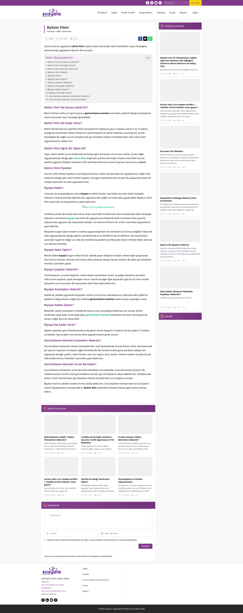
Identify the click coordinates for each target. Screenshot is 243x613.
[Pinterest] (160, 3)
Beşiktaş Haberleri (48, 594)
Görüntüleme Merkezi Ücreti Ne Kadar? (68, 99)
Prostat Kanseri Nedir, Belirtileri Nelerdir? (130, 438)
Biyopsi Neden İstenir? (58, 89)
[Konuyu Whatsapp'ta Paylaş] (150, 39)
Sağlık (58, 31)
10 (186, 260)
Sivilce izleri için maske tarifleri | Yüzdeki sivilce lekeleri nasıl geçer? (61, 482)
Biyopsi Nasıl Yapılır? (57, 79)
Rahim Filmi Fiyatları (58, 72)
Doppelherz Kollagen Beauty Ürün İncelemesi (178, 199)
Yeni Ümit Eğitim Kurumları (52, 584)
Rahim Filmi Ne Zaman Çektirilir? (63, 62)
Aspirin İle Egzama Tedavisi (174, 244)
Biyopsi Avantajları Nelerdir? (61, 86)
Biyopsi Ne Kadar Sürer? (60, 92)
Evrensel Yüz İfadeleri (171, 151)
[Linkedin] (151, 3)
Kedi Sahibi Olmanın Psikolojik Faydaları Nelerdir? (176, 293)
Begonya (45, 581)
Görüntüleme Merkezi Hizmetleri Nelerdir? (69, 96)
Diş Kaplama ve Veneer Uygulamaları (130, 480)
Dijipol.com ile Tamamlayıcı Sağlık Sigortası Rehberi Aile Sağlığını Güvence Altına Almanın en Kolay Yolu (178, 62)
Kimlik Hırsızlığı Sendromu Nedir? (95, 480)
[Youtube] (156, 3)
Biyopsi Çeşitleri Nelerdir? (60, 82)
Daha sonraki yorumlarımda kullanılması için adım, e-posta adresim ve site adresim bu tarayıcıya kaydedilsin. (92, 540)
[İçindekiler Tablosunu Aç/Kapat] (146, 57)
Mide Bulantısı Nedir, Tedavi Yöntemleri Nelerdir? (59, 438)
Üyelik (197, 3)
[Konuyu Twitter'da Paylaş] (145, 39)
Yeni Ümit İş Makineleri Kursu (53, 591)
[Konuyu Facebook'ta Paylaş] (140, 39)
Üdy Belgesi (46, 588)
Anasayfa (50, 31)
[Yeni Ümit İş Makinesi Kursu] (98, 207)
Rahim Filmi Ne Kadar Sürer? (61, 65)
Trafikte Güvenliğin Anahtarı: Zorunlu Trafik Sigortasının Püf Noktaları (97, 440)
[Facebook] (147, 3)
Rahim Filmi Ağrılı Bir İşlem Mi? (63, 69)
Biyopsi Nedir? (54, 75)
